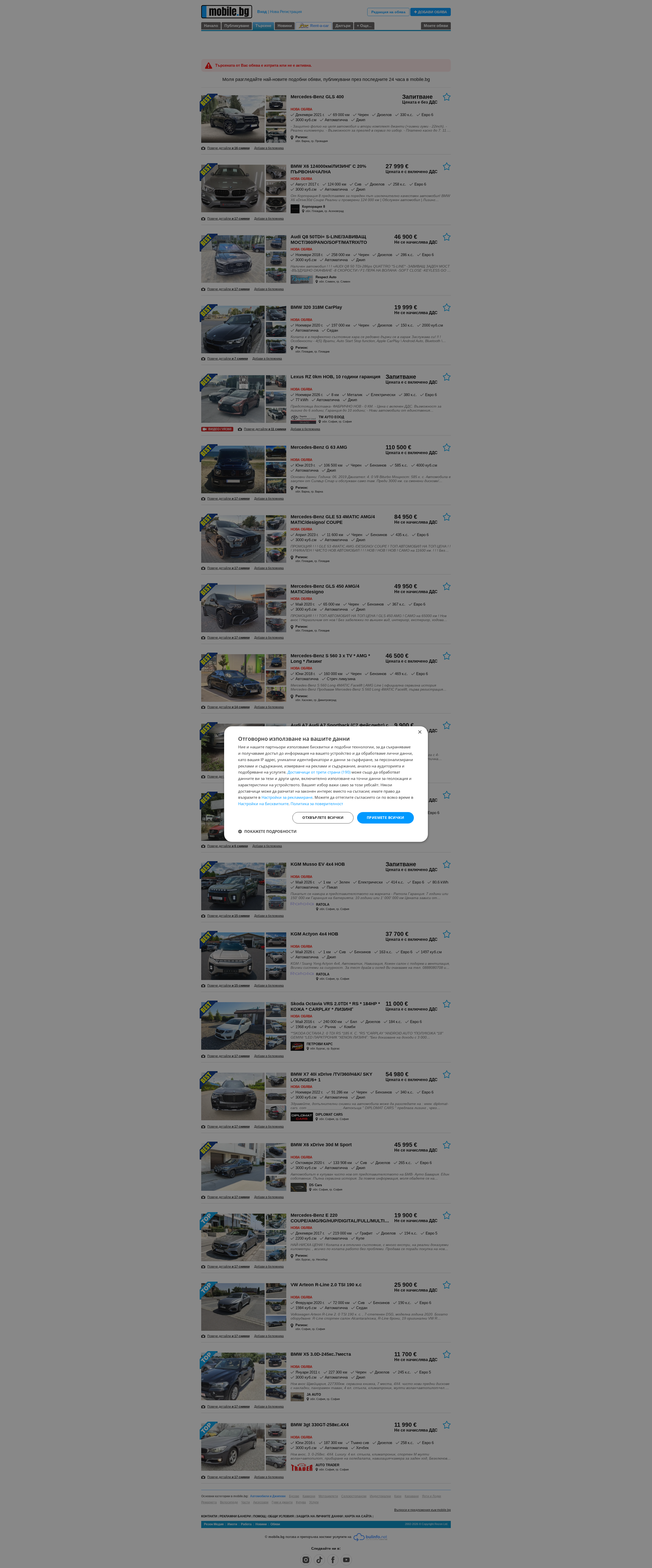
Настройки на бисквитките (263, 803)
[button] (267, 831)
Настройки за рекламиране (287, 797)
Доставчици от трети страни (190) (319, 772)
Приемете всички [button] (385, 817)
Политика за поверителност (317, 803)
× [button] (420, 732)
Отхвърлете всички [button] (323, 817)
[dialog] (326, 784)
